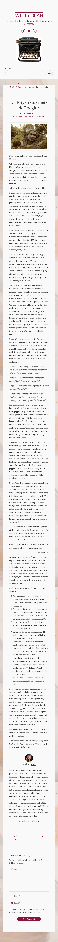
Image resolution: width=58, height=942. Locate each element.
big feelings (17, 87)
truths (32, 117)
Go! (49, 73)
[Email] (35, 31)
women (40, 117)
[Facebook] (23, 31)
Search (8, 68)
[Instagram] (29, 31)
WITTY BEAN (29, 15)
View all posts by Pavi (29, 821)
